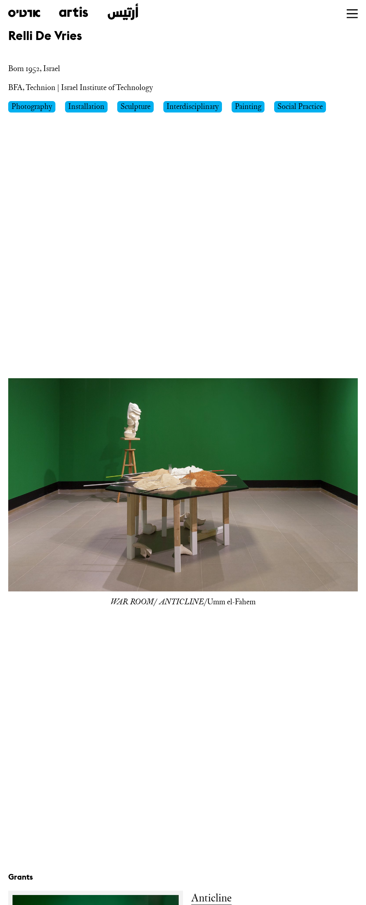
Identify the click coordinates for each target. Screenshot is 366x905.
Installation (86, 106)
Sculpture (135, 106)
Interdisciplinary (193, 106)
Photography (31, 106)
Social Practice (300, 106)
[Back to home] (73, 12)
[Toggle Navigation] (352, 13)
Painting (248, 106)
